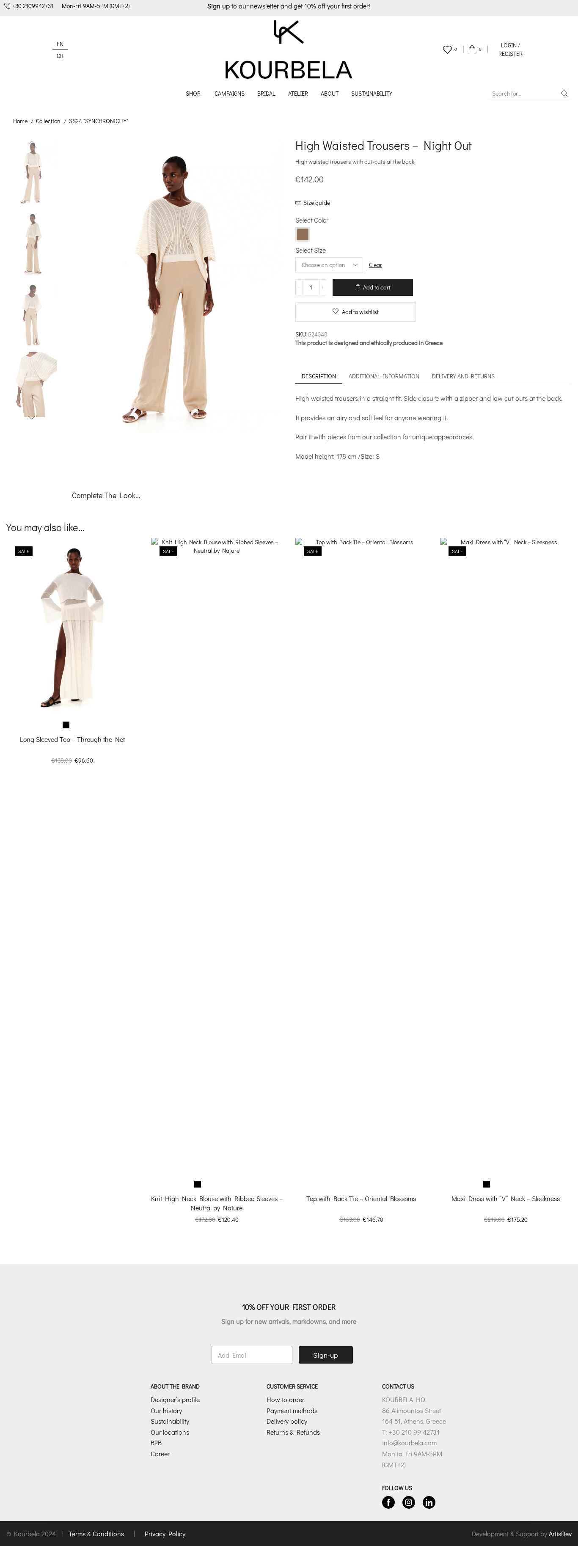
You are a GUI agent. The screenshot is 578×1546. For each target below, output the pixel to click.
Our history (166, 1410)
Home (20, 121)
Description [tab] (319, 376)
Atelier (298, 93)
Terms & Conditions (97, 1533)
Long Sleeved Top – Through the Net (72, 739)
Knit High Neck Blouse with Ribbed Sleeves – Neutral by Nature (217, 1203)
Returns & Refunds (293, 1432)
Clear (375, 265)
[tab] (318, 376)
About (330, 93)
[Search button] (564, 93)
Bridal (266, 93)
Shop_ (194, 93)
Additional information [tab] (384, 376)
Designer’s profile (175, 1399)
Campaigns (230, 93)
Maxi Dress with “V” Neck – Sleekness (505, 1198)
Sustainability (371, 93)
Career (160, 1453)
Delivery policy (287, 1420)
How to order (285, 1399)
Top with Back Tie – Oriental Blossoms (361, 1198)
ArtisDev (560, 1533)
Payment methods (292, 1410)
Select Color (311, 219)
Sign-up (325, 1355)
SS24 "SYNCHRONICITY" (98, 121)
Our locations (170, 1432)
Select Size (310, 249)
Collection (48, 121)
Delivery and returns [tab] (463, 376)
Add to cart (377, 287)
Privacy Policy (165, 1533)
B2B (156, 1442)
